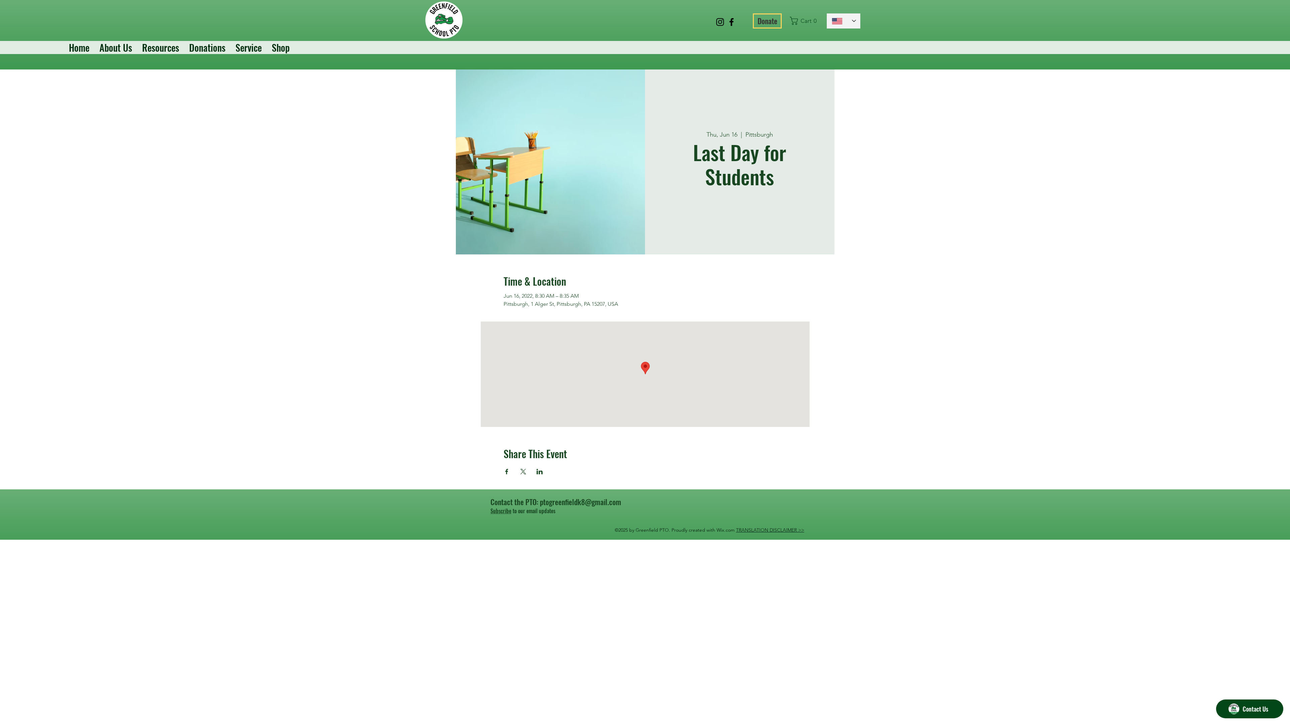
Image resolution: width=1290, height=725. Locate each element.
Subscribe (500, 511)
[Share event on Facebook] (507, 471)
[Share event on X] (523, 471)
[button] (805, 21)
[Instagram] (720, 22)
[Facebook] (731, 22)
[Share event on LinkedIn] (539, 471)
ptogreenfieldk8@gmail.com (580, 501)
